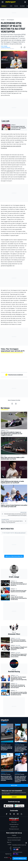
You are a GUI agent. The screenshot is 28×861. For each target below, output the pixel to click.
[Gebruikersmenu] (25, 2)
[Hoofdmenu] (2, 2)
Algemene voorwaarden (10, 853)
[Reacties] (25, 47)
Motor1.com (14, 822)
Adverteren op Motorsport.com (14, 837)
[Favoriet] (21, 47)
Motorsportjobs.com (14, 824)
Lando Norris (9, 170)
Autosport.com (14, 826)
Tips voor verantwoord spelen (14, 840)
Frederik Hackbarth (5, 47)
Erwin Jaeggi (4, 46)
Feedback (14, 835)
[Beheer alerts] (15, 403)
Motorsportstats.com (14, 829)
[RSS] (21, 814)
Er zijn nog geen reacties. (14, 532)
